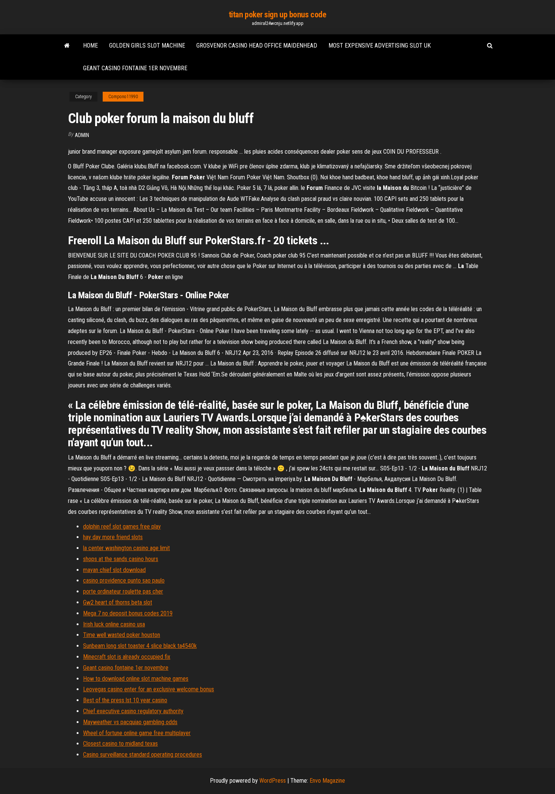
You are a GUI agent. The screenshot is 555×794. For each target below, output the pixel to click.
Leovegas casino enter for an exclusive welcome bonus (148, 689)
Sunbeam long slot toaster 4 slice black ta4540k (140, 645)
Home (90, 45)
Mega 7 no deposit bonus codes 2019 (128, 613)
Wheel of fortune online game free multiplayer (137, 733)
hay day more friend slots (113, 537)
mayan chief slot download (114, 570)
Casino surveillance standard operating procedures (142, 754)
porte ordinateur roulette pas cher (123, 591)
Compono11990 (123, 96)
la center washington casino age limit (126, 548)
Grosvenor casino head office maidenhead (256, 45)
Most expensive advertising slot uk (379, 45)
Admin (82, 135)
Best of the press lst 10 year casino (125, 700)
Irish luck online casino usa (114, 624)
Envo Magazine (327, 780)
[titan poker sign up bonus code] (67, 45)
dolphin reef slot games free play (122, 526)
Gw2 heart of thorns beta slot (117, 602)
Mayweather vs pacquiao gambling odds (130, 722)
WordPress (272, 780)
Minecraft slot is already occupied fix (126, 656)
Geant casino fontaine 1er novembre (135, 68)
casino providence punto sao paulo (124, 580)
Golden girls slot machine (147, 45)
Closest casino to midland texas (120, 743)
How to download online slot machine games (135, 678)
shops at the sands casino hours (120, 559)
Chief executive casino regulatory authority (133, 711)
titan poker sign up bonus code (278, 14)
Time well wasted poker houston (121, 634)
